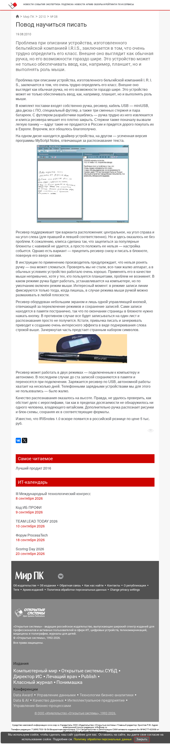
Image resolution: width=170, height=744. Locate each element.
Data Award (23, 695)
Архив (89, 4)
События (40, 4)
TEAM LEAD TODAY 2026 (37, 521)
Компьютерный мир (35, 670)
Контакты (113, 585)
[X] (24, 440)
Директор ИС (27, 676)
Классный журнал (32, 682)
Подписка (67, 4)
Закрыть (141, 739)
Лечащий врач (61, 676)
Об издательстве (24, 585)
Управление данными (56, 695)
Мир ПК (28, 16)
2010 (42, 16)
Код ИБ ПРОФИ (29, 507)
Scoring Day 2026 (30, 548)
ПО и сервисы (126, 4)
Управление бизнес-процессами (42, 705)
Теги (16, 589)
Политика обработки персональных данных (76, 589)
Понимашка (69, 682)
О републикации (135, 585)
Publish (89, 676)
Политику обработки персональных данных (103, 739)
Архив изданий (33, 589)
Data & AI (21, 700)
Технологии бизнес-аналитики (106, 695)
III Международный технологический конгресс (53, 493)
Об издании (48, 585)
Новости (28, 4)
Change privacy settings (125, 589)
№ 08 (54, 16)
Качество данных (48, 700)
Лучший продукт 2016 (33, 468)
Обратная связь (70, 585)
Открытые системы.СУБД (89, 670)
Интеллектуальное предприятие (96, 700)
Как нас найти (94, 585)
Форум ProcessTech (32, 535)
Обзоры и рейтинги (105, 4)
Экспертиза (53, 4)
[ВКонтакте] (18, 440)
